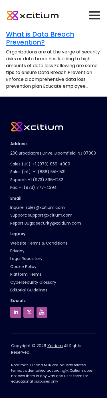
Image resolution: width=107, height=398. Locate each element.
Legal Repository (26, 258)
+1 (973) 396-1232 (45, 180)
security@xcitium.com (58, 223)
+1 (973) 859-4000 (51, 164)
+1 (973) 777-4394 (38, 187)
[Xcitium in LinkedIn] (15, 312)
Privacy (17, 251)
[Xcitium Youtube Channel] (42, 312)
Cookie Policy (23, 266)
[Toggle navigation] (94, 15)
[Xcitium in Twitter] (28, 312)
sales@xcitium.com (45, 207)
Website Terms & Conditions (38, 243)
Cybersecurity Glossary (33, 282)
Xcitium (55, 346)
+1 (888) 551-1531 (49, 172)
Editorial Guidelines (28, 290)
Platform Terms (26, 274)
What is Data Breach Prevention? (40, 38)
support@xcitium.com (50, 215)
